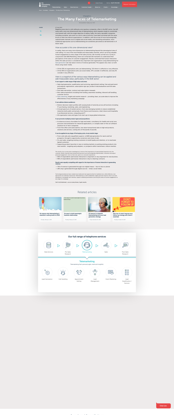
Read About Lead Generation (47, 279)
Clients (106, 7)
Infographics (51, 10)
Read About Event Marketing (111, 279)
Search (89, 3)
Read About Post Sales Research (125, 248)
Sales (65, 7)
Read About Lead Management (95, 279)
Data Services (74, 7)
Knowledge (114, 7)
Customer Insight (86, 7)
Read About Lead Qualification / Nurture (127, 279)
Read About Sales (106, 248)
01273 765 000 (115, 3)
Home (40, 10)
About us (97, 7)
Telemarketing (56, 7)
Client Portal (99, 3)
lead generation (60, 63)
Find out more (50, 209)
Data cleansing (62, 96)
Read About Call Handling (63, 279)
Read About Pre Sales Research (68, 248)
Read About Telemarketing (87, 248)
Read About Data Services (49, 248)
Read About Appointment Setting (79, 279)
